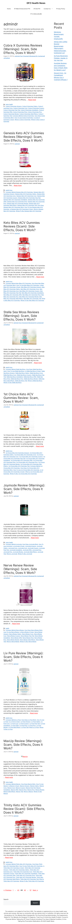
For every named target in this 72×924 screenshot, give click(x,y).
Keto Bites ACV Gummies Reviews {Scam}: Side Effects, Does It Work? (22, 226)
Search (6, 899)
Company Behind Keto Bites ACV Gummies (18, 283)
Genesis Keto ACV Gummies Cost (26, 196)
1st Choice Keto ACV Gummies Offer (21, 460)
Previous (7, 890)
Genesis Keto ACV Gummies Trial (27, 205)
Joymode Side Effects (30, 552)
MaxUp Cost (11, 788)
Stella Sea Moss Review (31, 378)
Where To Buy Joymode (25, 554)
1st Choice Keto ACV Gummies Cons (25, 454)
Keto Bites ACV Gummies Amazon (31, 287)
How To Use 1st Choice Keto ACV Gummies (26, 470)
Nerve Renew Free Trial (27, 636)
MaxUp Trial (19, 791)
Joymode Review (18, 552)
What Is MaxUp (28, 791)
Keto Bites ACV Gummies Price (31, 294)
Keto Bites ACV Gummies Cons (30, 289)
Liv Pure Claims (35, 721)
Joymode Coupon (33, 548)
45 (25, 890)
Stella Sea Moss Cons (36, 373)
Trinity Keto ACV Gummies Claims (19, 869)
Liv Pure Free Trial (34, 723)
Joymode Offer (27, 550)
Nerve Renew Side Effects (27, 639)
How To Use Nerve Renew (11, 632)
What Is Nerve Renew (13, 641)
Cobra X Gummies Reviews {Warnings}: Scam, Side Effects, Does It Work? (23, 49)
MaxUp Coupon (20, 788)
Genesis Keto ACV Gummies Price (17, 201)
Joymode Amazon (30, 546)
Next (35, 890)
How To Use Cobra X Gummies (23, 117)
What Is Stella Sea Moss (35, 380)
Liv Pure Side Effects (14, 727)
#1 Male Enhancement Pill (22, 9)
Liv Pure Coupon (24, 723)
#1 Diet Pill (37, 9)
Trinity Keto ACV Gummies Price (25, 875)
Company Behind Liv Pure (13, 720)
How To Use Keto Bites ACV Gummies (27, 285)
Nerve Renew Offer (16, 638)
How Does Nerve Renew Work (33, 630)
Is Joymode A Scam (18, 546)
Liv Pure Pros (32, 725)
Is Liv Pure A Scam (14, 721)
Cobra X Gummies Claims (29, 106)
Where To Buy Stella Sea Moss (13, 382)
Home (9, 9)
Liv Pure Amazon (25, 721)
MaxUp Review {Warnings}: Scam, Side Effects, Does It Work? (23, 744)
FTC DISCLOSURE (36, 14)
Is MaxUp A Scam (14, 786)
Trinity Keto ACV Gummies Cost (22, 871)
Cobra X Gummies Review (11, 114)
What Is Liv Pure (34, 727)
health (7, 628)
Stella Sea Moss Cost (10, 375)
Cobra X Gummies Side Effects (28, 114)
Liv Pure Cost (14, 723)
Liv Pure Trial (25, 727)
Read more (32, 100)
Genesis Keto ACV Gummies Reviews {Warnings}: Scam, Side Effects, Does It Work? (24, 136)
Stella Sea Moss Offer (30, 377)
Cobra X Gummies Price (20, 112)
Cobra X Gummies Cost (20, 108)
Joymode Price (36, 550)
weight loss (9, 190)
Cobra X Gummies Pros (35, 112)
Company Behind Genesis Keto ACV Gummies (19, 192)
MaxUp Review (39, 789)
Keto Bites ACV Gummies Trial (32, 298)
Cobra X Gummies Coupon (36, 108)
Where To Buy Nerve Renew (28, 641)
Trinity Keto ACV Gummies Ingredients (26, 873)
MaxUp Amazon (24, 786)
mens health (9, 104)
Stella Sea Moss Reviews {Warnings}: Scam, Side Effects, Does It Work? (21, 315)
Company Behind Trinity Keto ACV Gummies (19, 864)
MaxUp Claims (34, 786)
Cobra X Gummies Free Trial (12, 110)
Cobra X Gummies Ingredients (29, 110)
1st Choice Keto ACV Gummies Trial (19, 466)
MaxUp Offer (14, 789)
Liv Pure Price (23, 725)
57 (31, 890)
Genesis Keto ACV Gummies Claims (25, 194)
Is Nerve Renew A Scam (27, 632)
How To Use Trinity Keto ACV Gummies (31, 866)
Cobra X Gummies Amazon (14, 106)
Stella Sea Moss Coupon (24, 375)
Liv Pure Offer (15, 725)
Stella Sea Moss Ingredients (15, 377)
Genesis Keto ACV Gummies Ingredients (15, 199)
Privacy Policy (60, 9)
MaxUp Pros (31, 789)
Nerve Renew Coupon (13, 636)
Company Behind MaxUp (13, 784)
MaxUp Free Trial (31, 788)
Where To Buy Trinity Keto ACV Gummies (32, 881)
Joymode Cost (22, 548)
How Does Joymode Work (30, 544)
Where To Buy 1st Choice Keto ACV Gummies (23, 473)
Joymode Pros (8, 552)
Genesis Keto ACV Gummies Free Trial (29, 198)
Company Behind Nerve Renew (15, 630)
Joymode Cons (12, 548)
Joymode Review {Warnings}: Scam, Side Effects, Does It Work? (24, 488)
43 (18, 890)
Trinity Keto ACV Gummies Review (26, 877)
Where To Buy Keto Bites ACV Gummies (32, 300)
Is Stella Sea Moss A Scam (33, 371)
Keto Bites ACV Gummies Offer (13, 294)
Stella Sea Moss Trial (21, 380)
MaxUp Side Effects (9, 791)
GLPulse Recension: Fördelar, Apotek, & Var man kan (61, 58)
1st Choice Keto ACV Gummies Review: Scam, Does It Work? (21, 397)
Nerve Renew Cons (27, 634)
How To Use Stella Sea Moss (15, 371)
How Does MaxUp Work (28, 784)
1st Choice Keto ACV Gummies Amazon (17, 453)
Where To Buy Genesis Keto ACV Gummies (28, 211)
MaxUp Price (23, 789)
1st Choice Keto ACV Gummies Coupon (31, 456)
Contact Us (47, 9)
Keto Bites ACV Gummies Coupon (29, 291)
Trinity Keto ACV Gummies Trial (29, 879)
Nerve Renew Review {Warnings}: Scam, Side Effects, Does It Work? (20, 568)
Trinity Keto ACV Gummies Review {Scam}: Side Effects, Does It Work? (24, 808)
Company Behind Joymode (14, 544)
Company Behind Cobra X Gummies (23, 115)
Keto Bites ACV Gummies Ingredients (33, 293)
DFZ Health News (36, 3)
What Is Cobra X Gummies (22, 119)
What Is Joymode (12, 554)
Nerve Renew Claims (15, 634)
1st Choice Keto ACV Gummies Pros (27, 462)
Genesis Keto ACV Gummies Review (17, 203)
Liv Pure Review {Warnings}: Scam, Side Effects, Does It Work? (23, 656)
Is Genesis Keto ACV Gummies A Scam (21, 209)
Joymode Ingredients (15, 550)
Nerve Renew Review (13, 639)
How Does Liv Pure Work (28, 720)
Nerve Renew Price (28, 638)
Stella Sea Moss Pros (17, 378)
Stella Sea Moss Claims (22, 373)
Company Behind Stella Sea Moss (15, 369)
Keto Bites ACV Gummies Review (29, 296)
